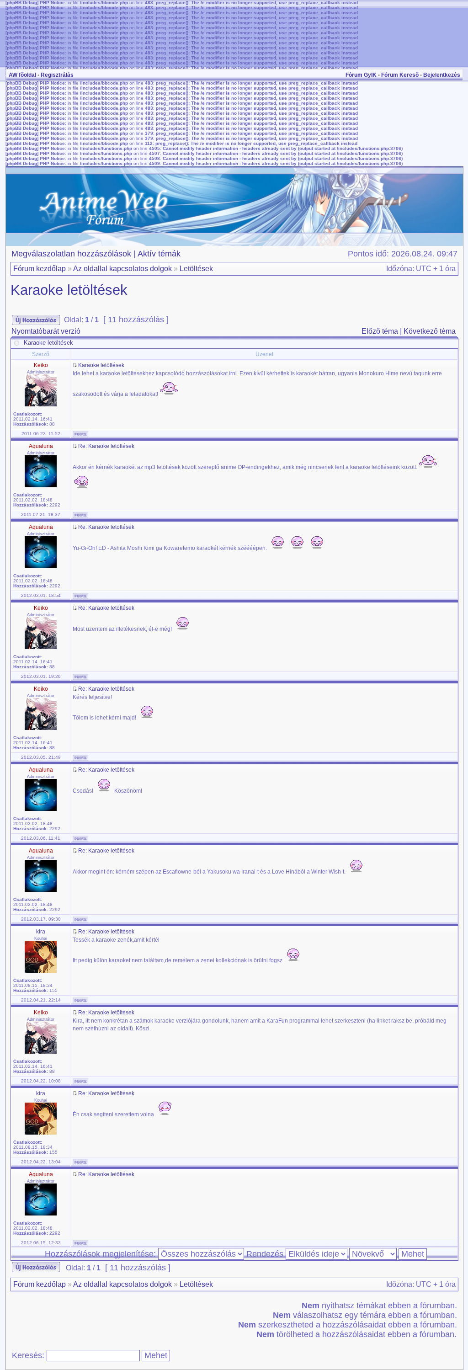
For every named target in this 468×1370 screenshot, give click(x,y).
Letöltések (196, 268)
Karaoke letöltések (69, 290)
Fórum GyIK (361, 75)
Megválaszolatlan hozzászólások (71, 253)
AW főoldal (22, 75)
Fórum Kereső (400, 75)
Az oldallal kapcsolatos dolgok (122, 268)
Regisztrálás (57, 75)
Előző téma (380, 331)
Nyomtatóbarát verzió (45, 331)
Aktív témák (159, 253)
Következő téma (430, 331)
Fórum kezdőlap (39, 268)
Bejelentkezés (441, 75)
